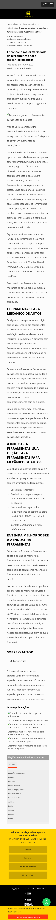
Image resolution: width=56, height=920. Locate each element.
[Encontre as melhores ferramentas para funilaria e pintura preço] (28, 726)
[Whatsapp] (46, 902)
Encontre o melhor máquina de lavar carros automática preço (27, 747)
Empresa (28, 858)
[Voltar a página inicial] (28, 13)
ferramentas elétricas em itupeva (19, 45)
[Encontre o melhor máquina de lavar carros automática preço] (28, 740)
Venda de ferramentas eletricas (19, 39)
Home (28, 849)
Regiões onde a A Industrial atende (25, 757)
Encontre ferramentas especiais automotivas (28, 720)
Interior (12, 764)
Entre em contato (28, 866)
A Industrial (25, 68)
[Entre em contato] (28, 117)
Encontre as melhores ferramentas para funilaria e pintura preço (26, 733)
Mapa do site (28, 875)
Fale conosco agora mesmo (28, 917)
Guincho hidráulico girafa (16, 42)
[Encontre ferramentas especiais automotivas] (28, 715)
